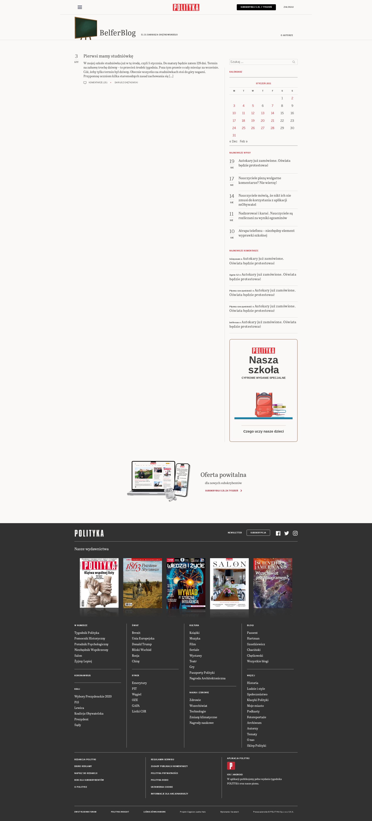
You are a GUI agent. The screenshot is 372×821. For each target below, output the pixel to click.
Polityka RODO (160, 780)
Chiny (136, 661)
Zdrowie (195, 700)
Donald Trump (142, 644)
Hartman (253, 638)
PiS (76, 702)
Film (192, 644)
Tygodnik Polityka (86, 632)
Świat (135, 625)
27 (262, 128)
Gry (192, 666)
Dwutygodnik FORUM (85, 812)
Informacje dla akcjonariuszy (169, 794)
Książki (194, 632)
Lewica (79, 707)
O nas (250, 739)
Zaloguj (289, 7)
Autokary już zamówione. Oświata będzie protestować (256, 260)
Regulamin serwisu (162, 759)
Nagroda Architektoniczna (207, 678)
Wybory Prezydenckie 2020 (93, 696)
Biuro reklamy (83, 766)
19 (253, 121)
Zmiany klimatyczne (203, 717)
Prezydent (81, 719)
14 (272, 113)
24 (234, 128)
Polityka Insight (120, 812)
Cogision (191, 812)
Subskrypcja (258, 532)
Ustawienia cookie (162, 787)
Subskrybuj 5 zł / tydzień (256, 7)
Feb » (244, 141)
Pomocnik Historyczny (89, 638)
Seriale (194, 649)
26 (253, 128)
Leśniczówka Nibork (154, 812)
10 (234, 113)
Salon (78, 655)
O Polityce (80, 787)
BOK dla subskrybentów (89, 780)
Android (238, 774)
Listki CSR (139, 711)
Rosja (135, 655)
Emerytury (139, 682)
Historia (252, 682)
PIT (134, 688)
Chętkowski (255, 655)
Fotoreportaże (256, 717)
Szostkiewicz (256, 644)
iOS (229, 774)
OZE (135, 700)
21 (272, 121)
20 (263, 121)
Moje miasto (255, 705)
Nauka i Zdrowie (199, 692)
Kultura (194, 625)
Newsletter (235, 532)
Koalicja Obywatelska (88, 713)
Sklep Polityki (256, 745)
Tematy (252, 734)
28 (272, 128)
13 (262, 113)
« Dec (233, 141)
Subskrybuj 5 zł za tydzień (221, 490)
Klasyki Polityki (258, 700)
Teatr (193, 661)
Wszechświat (198, 705)
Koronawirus (82, 675)
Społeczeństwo (257, 694)
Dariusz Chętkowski (126, 82)
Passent (252, 632)
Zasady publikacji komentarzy (169, 766)
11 (243, 113)
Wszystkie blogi (258, 661)
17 (234, 121)
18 (243, 121)
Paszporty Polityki (202, 672)
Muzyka (194, 638)
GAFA (136, 705)
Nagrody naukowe (201, 722)
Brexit (136, 632)
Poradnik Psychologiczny (91, 644)
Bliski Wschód (141, 649)
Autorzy (252, 728)
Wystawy (195, 655)
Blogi (250, 625)
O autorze (287, 35)
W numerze (81, 625)
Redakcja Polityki (85, 759)
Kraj (77, 689)
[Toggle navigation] (79, 7)
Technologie (197, 711)
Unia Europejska (143, 638)
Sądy (77, 724)
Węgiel (136, 694)
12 (252, 113)
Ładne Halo (201, 812)
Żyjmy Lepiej (83, 661)
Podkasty (253, 711)
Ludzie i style (256, 688)
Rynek (135, 675)
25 (243, 128)
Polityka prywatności (164, 773)
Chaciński (254, 649)
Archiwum (254, 722)
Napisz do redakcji (85, 773)
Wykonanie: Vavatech (229, 812)
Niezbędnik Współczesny (91, 649)
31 (234, 135)
